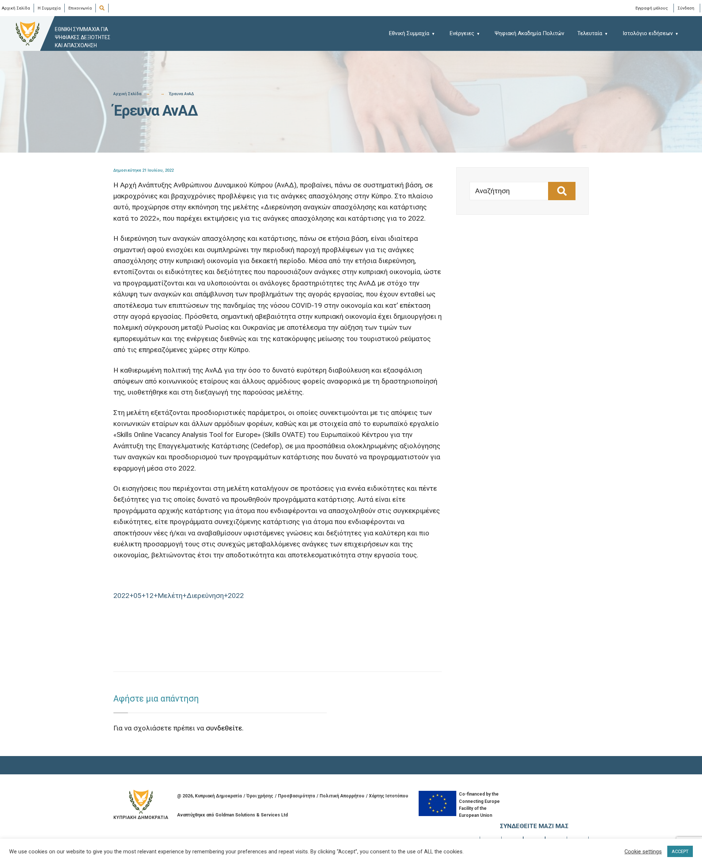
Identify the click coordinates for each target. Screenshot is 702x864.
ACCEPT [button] (680, 851)
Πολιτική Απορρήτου (342, 795)
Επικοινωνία (80, 8)
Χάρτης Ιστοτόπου (388, 795)
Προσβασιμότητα (296, 795)
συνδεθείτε (224, 728)
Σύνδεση (686, 8)
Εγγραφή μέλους (651, 8)
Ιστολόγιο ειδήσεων (648, 33)
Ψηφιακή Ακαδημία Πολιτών (529, 33)
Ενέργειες (462, 33)
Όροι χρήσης (259, 795)
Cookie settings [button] (643, 851)
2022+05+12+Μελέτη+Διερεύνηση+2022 (178, 595)
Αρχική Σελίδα (16, 8)
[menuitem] (415, 33)
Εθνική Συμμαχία (409, 33)
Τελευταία (589, 33)
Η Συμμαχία (49, 8)
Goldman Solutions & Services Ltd (251, 815)
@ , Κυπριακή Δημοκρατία (209, 795)
